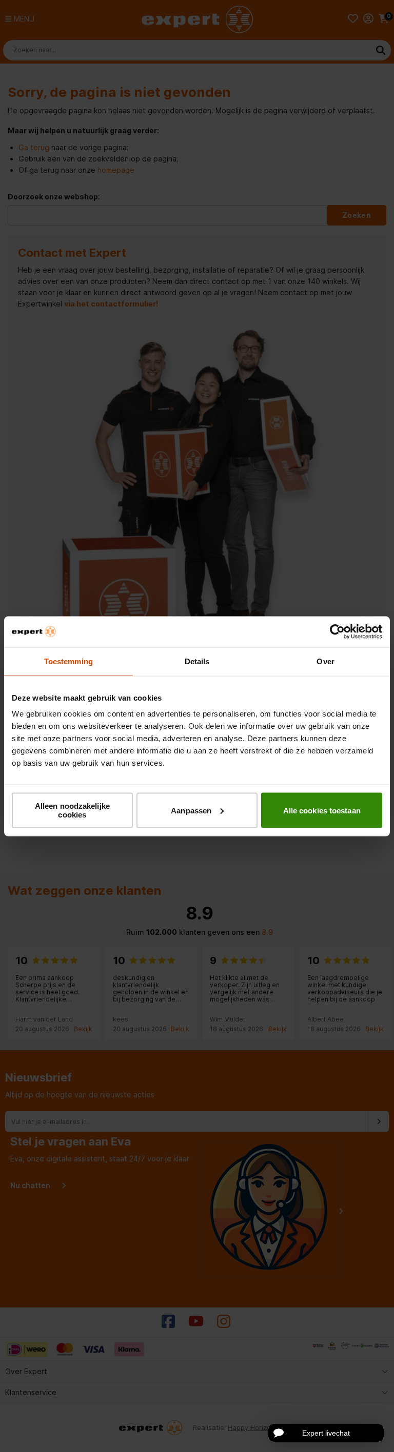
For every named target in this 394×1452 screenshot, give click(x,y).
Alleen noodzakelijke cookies (72, 810)
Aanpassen (191, 810)
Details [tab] (197, 661)
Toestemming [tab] (68, 661)
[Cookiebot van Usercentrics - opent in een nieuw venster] (337, 631)
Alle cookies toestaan (322, 810)
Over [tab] (325, 661)
